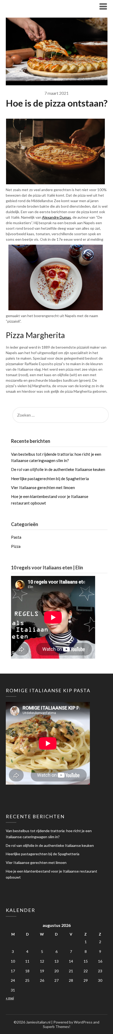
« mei (10, 998)
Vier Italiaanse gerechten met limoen (43, 487)
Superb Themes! (56, 1026)
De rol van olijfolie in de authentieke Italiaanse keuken (58, 469)
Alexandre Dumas (56, 217)
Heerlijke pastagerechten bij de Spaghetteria (50, 478)
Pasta (16, 537)
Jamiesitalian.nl (25, 6)
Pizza (15, 546)
